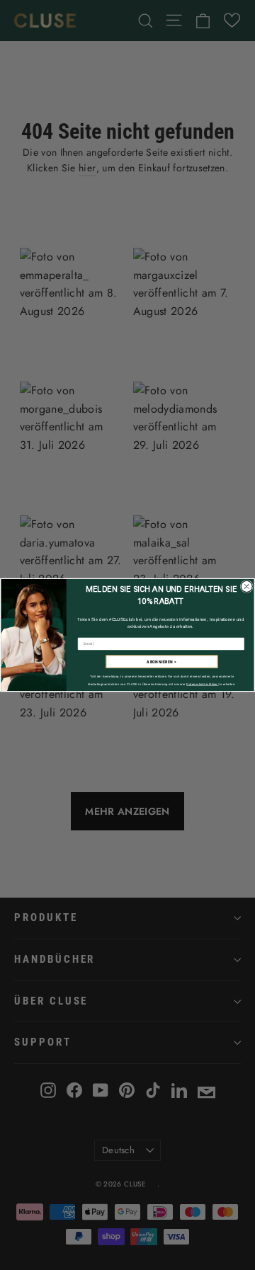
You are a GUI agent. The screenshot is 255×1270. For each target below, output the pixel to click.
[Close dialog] (246, 586)
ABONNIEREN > (161, 661)
